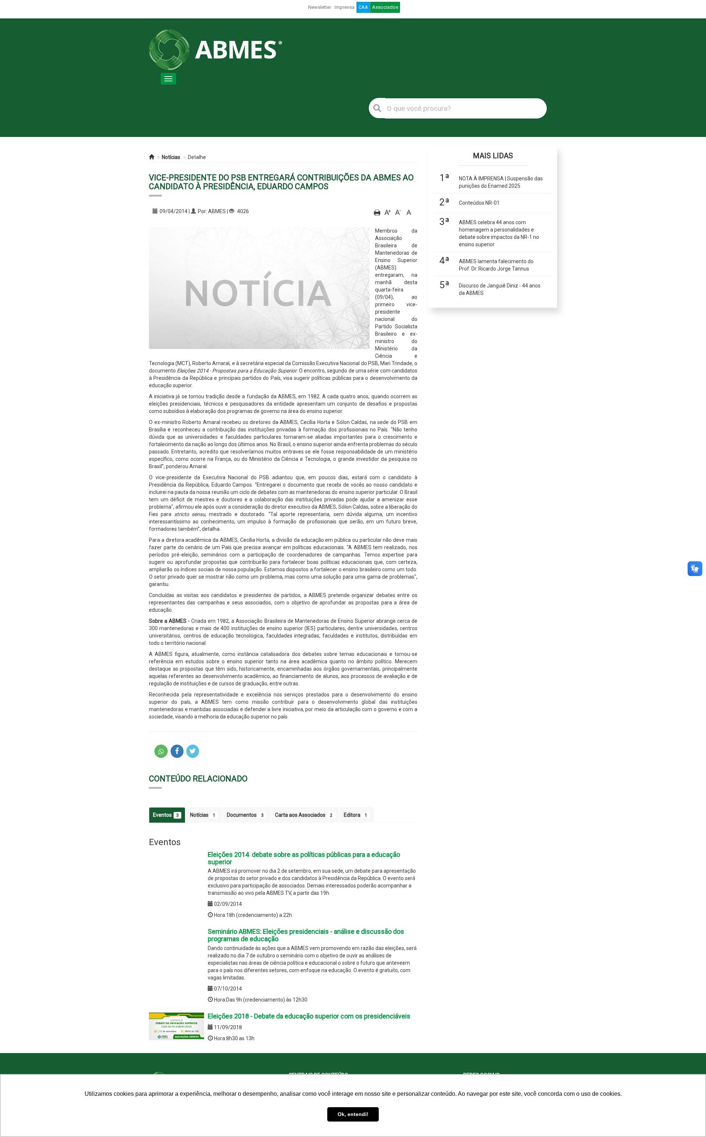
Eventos (166, 815)
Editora (355, 815)
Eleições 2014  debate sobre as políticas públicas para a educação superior (304, 858)
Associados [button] (385, 7)
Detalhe (197, 157)
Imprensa (344, 7)
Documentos (245, 815)
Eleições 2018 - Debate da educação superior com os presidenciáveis (309, 1016)
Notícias (171, 157)
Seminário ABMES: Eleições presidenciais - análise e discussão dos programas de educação (306, 935)
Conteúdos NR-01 (479, 203)
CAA (363, 7)
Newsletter (319, 7)
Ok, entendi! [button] (353, 1114)
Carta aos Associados (303, 815)
